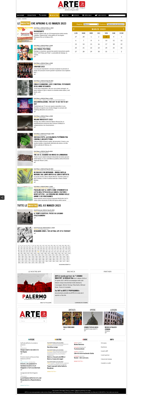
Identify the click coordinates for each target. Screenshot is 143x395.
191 (26, 262)
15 (51, 245)
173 (67, 259)
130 (22, 256)
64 (29, 250)
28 (35, 247)
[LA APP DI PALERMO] (34, 303)
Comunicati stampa (106, 359)
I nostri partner (105, 355)
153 (50, 258)
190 (22, 262)
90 (49, 251)
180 (40, 261)
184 (54, 261)
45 (29, 248)
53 (52, 248)
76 (63, 250)
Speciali (88, 15)
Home (21, 15)
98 (18, 253)
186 (61, 261)
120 (39, 255)
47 (35, 248)
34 (52, 247)
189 (19, 262)
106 (45, 253)
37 (60, 247)
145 (22, 258)
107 (49, 253)
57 (63, 248)
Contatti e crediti (106, 363)
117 (29, 255)
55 (57, 248)
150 (40, 258)
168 (50, 259)
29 (38, 247)
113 (69, 253)
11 (40, 245)
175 (22, 261)
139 (54, 256)
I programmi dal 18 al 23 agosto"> (30, 376)
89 (46, 251)
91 (52, 251)
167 (47, 259)
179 (36, 261)
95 (63, 251)
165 (40, 259)
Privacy (67, 390)
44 (27, 248)
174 (19, 261)
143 (67, 256)
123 (49, 255)
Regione (79, 24)
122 (46, 255)
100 (25, 253)
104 (38, 253)
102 (31, 253)
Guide (43, 15)
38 (63, 247)
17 (57, 245)
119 (36, 255)
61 (21, 250)
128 (67, 255)
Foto (66, 15)
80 (21, 251)
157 (64, 258)
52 (49, 248)
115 (22, 255)
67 (38, 250)
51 (46, 248)
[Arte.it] (71, 4)
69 (43, 250)
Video (76, 15)
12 (43, 245)
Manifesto (104, 347)
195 (40, 262)
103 (35, 253)
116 (26, 255)
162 (29, 259)
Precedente (74, 29)
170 (57, 259)
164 (36, 259)
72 (52, 250)
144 (19, 258)
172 (64, 259)
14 (48, 245)
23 (21, 247)
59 (69, 248)
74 (57, 250)
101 (28, 253)
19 (62, 245)
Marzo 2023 (99, 29)
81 (24, 251)
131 (26, 256)
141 (61, 256)
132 (29, 256)
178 (33, 261)
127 (63, 255)
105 (42, 253)
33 (49, 247)
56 (60, 248)
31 (43, 247)
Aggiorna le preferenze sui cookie (83, 390)
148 (33, 258)
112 (66, 253)
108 (52, 253)
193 (33, 262)
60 (18, 250)
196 (43, 262)
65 (32, 250)
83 (29, 251)
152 (47, 258)
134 (36, 256)
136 (43, 256)
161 (26, 259)
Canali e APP (104, 351)
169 (54, 259)
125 (56, 255)
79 (18, 251)
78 (69, 250)
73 (55, 250)
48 (38, 248)
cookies (72, 390)
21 (68, 245)
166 (43, 259)
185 (57, 261)
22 (18, 247)
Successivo (123, 29)
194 (36, 262)
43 (24, 248)
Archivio (102, 15)
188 (67, 261)
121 (43, 255)
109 (56, 253)
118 (32, 255)
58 (66, 248)
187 (64, 261)
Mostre (55, 15)
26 (29, 247)
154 (54, 258)
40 (69, 247)
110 (59, 253)
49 (41, 248)
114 (19, 255)
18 (60, 245)
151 (43, 258)
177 (29, 261)
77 (66, 250)
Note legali (62, 390)
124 (53, 255)
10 (37, 245)
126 (60, 255)
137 (47, 256)
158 (67, 258)
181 (43, 261)
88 (43, 251)
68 (41, 250)
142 (64, 256)
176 (26, 261)
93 (57, 251)
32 (46, 247)
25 (27, 247)
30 (41, 247)
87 (41, 251)
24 (24, 247)
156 (61, 258)
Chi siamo (103, 343)
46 (32, 248)
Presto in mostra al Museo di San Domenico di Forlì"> (30, 362)
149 (36, 258)
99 (21, 253)
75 (60, 250)
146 (26, 258)
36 (57, 247)
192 (29, 262)
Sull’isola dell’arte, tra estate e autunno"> (29, 347)
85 (35, 251)
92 (55, 251)
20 (65, 245)
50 (43, 248)
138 (50, 256)
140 (57, 256)
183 (50, 261)
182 (47, 261)
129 (19, 256)
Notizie (32, 15)
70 (46, 250)
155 (57, 258)
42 (21, 248)
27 (32, 247)
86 (38, 251)
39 (66, 247)
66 (35, 250)
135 (40, 256)
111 (62, 253)
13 (46, 245)
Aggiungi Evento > (65, 264)
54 (55, 248)
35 (55, 247)
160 (22, 259)
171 (61, 259)
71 (49, 250)
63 (27, 250)
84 (32, 251)
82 (27, 251)
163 (33, 259)
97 (69, 251)
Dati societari (55, 390)
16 (54, 245)
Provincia (102, 24)
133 (33, 256)
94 (60, 251)
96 (66, 251)
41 (18, 248)
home (19, 18)
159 (19, 259)
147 (29, 258)
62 (24, 250)
